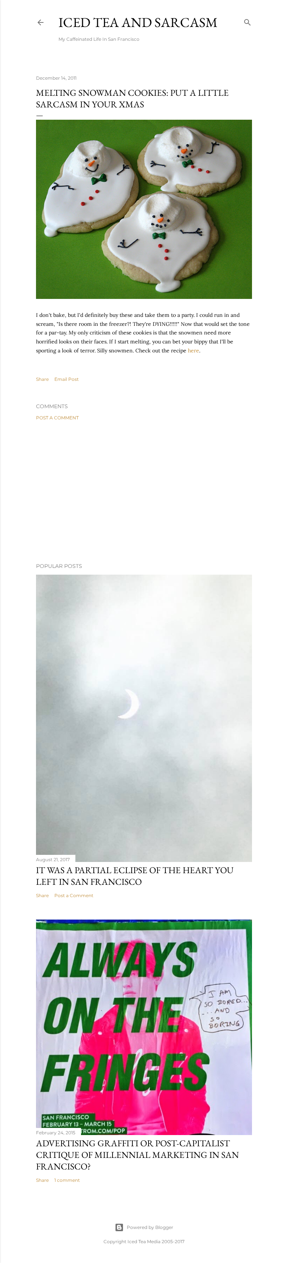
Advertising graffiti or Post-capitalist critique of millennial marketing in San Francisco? (137, 1154)
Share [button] (42, 379)
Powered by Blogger (150, 1227)
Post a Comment (57, 418)
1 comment (67, 1180)
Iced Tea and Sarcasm (138, 22)
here (193, 350)
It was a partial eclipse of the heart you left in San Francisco (135, 875)
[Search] (247, 20)
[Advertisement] (144, 491)
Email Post (66, 379)
